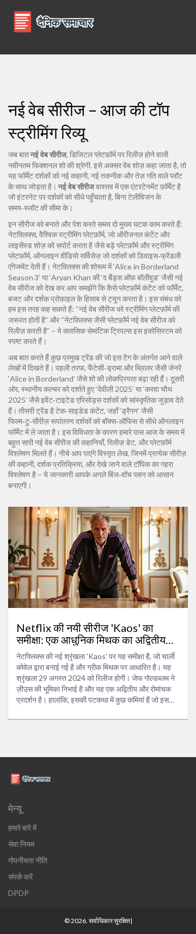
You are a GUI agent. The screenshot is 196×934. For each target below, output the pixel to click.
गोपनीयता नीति (27, 860)
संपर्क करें (20, 876)
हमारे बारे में (22, 827)
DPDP (18, 893)
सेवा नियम (21, 844)
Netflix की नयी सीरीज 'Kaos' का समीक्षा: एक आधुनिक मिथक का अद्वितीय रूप (91, 634)
